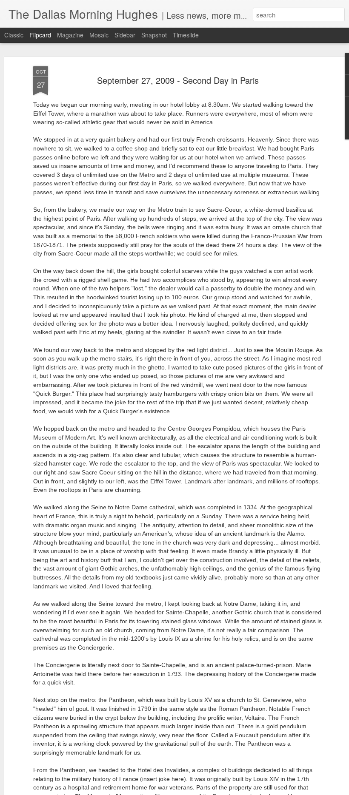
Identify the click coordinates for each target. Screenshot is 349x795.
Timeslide (186, 35)
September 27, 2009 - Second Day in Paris (178, 80)
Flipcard (40, 35)
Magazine (70, 35)
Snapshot (154, 35)
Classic (13, 35)
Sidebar (124, 35)
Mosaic (99, 35)
